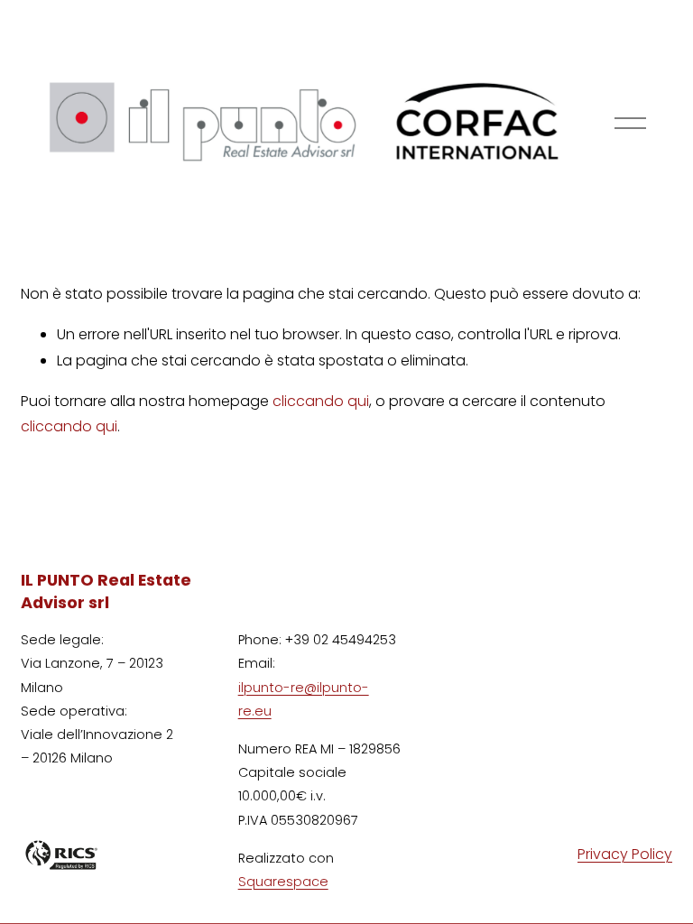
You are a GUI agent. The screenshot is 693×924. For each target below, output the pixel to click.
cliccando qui (321, 401)
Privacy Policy (625, 854)
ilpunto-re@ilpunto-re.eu (303, 699)
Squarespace (283, 882)
